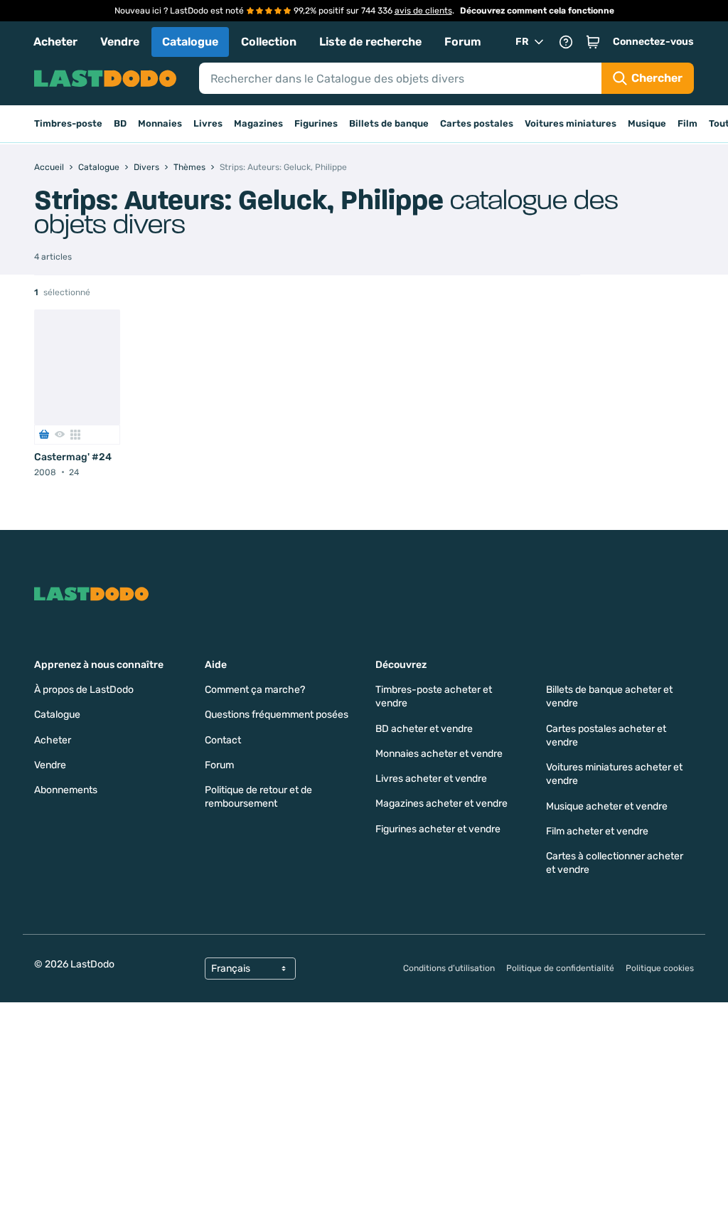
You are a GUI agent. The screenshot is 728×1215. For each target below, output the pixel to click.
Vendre (119, 41)
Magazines (258, 123)
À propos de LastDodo (84, 690)
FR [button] (522, 42)
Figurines (316, 123)
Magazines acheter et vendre (441, 803)
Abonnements (65, 790)
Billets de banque (389, 123)
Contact (223, 740)
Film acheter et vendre (597, 831)
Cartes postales (476, 123)
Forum (462, 41)
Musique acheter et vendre (607, 806)
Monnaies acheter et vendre (439, 754)
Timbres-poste (68, 123)
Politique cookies (660, 968)
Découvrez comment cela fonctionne (537, 11)
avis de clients (423, 11)
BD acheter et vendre (424, 729)
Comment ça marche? (255, 690)
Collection (268, 41)
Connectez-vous (653, 42)
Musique (647, 123)
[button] (593, 42)
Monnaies (160, 123)
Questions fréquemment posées (276, 715)
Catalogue (190, 41)
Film (687, 123)
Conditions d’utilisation (449, 968)
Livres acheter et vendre (431, 779)
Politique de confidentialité (560, 968)
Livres (208, 123)
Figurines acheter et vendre (437, 829)
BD (120, 123)
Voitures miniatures (570, 123)
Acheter (55, 41)
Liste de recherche (370, 41)
